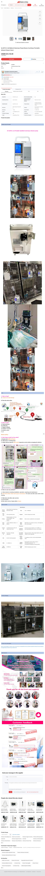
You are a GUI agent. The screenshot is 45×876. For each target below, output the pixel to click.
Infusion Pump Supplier (26, 863)
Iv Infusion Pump (17, 863)
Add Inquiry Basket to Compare (23, 42)
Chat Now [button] (34, 59)
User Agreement (28, 871)
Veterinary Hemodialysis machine (6, 836)
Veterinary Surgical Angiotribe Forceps (8, 852)
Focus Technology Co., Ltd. (15, 871)
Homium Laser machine (16, 836)
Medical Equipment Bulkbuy (26, 865)
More (2, 867)
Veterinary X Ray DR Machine (17, 840)
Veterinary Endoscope (37, 840)
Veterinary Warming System (38, 836)
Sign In (3, 84)
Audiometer (3, 838)
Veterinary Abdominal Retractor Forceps (9, 855)
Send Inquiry (11, 59)
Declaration (34, 871)
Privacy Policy (39, 871)
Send (10, 791)
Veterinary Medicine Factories (7, 863)
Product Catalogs (17, 834)
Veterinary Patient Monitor (5, 840)
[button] (40, 91)
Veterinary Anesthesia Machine (38, 838)
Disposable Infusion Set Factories (27, 860)
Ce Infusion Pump (16, 865)
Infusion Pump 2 (35, 863)
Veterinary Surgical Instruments (17, 838)
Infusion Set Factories (15, 860)
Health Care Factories (5, 860)
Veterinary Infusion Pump (26, 840)
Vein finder (24, 838)
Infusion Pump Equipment (6, 865)
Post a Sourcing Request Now (32, 792)
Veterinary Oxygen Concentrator (27, 836)
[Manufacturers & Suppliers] (22, 2)
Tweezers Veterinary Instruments (23, 852)
